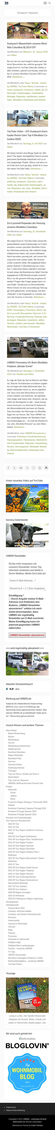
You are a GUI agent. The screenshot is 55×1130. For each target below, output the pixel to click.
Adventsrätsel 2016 (16, 908)
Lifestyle (11, 927)
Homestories (29, 440)
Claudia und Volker (25, 374)
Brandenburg (13, 740)
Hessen (11, 743)
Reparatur (21, 96)
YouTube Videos (25, 86)
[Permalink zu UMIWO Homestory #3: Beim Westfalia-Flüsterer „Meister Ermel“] (27, 347)
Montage (11, 96)
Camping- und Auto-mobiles (19, 911)
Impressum (11, 1107)
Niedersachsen (14, 749)
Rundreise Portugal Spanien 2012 (22, 811)
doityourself (23, 185)
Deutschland (11, 730)
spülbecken (32, 96)
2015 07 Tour (13, 864)
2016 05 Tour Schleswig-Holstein (22, 877)
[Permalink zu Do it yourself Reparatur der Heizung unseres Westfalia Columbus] (27, 210)
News (27, 83)
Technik (10, 323)
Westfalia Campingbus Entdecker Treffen (25, 958)
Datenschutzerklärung (15, 1110)
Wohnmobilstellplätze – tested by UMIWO (26, 961)
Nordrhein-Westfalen (16, 752)
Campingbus (19, 310)
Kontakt (46, 467)
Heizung (38, 316)
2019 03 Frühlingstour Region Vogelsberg (25, 899)
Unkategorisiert (12, 905)
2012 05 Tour (13, 824)
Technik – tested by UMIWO (20, 948)
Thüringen (12, 771)
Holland (11, 805)
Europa (9, 786)
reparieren (32, 320)
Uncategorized (12, 902)
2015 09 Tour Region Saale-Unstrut (23, 867)
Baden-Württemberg (16, 733)
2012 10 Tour (13, 827)
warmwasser (29, 323)
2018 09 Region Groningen (19, 892)
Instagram (33, 467)
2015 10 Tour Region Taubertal (21, 870)
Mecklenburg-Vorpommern (19, 746)
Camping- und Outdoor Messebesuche (24, 914)
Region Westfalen (15, 755)
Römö (12, 799)
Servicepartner (22, 446)
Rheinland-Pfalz (14, 758)
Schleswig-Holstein (16, 768)
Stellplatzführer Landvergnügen (21, 945)
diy (43, 90)
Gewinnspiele (13, 920)
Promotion (12, 936)
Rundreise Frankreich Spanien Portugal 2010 (27, 808)
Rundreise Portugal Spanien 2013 (22, 814)
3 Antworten (34, 327)
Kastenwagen (24, 93)
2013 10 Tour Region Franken (20, 842)
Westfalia (17, 100)
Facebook (8, 467)
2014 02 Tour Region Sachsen (21, 846)
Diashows (12, 917)
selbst (41, 320)
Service (10, 446)
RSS (27, 467)
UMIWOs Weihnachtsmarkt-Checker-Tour (25, 783)
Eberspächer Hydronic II (31, 313)
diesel (39, 310)
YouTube (23, 327)
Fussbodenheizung (24, 316)
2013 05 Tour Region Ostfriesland (22, 836)
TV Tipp (11, 952)
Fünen (13, 793)
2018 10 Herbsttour (16, 896)
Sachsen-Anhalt (15, 764)
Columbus (29, 90)
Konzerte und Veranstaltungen (18, 818)
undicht (18, 323)
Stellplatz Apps (14, 942)
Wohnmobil (12, 327)
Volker (14, 55)
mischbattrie (37, 93)
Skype (39, 467)
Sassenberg (41, 443)
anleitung (11, 181)
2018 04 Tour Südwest (17, 889)
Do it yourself (13, 313)
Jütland (13, 796)
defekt (37, 90)
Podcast (11, 933)
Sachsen (12, 761)
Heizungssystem (14, 440)
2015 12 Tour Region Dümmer (20, 874)
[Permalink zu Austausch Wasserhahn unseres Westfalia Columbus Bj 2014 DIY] (27, 30)
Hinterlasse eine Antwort (34, 100)
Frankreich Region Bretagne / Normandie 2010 (27, 802)
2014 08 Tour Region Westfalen (21, 849)
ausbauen (21, 181)
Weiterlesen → (18, 77)
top (23, 188)
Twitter (14, 467)
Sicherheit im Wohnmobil (18, 939)
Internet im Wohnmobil (17, 924)
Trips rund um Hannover (18, 780)
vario (28, 188)
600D (9, 310)
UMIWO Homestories (35, 433)
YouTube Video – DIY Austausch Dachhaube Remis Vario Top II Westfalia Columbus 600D (27, 135)
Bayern (11, 737)
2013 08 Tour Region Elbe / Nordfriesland (25, 839)
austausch (18, 90)
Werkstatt (34, 446)
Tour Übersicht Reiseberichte (18, 821)
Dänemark (12, 789)
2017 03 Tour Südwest (17, 886)
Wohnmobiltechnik (18, 450)
